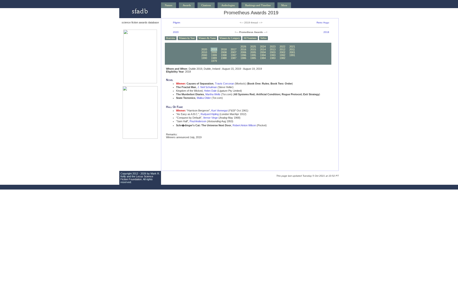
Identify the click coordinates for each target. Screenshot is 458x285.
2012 (282, 49)
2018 (326, 32)
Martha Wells (212, 94)
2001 (292, 52)
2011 (292, 49)
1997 (233, 55)
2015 (253, 49)
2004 (263, 52)
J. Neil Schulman (207, 87)
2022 (282, 46)
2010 (204, 52)
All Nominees (250, 38)
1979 (214, 60)
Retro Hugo (323, 22)
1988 (224, 58)
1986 (243, 58)
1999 (214, 55)
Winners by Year (187, 38)
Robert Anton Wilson (244, 125)
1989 (214, 58)
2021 (292, 46)
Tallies (263, 38)
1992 (282, 55)
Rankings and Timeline (258, 5)
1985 (253, 58)
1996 (243, 55)
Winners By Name (207, 38)
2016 (243, 49)
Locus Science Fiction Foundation (136, 178)
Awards (187, 5)
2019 (214, 49)
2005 (253, 52)
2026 (243, 46)
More (284, 5)
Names (168, 5)
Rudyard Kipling (210, 114)
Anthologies (228, 5)
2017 (233, 49)
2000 (204, 55)
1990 (204, 58)
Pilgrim (176, 22)
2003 (273, 52)
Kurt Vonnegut (219, 110)
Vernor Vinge (210, 117)
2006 (243, 52)
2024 (263, 46)
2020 (176, 32)
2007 (233, 52)
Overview (170, 38)
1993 (273, 55)
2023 (273, 46)
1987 (233, 58)
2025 (253, 46)
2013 (273, 49)
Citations (206, 5)
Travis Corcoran (224, 83)
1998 (224, 55)
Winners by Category (229, 38)
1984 (263, 58)
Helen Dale (210, 90)
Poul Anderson (198, 121)
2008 (224, 52)
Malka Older (204, 97)
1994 (263, 55)
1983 (273, 58)
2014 (263, 49)
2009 (214, 52)
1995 (253, 55)
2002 (282, 52)
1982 (282, 58)
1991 (292, 55)
